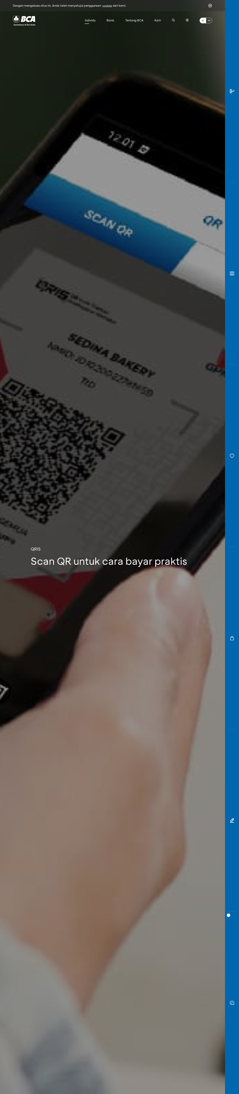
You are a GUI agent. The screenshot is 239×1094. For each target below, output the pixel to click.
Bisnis (110, 20)
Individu (90, 20)
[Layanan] (232, 456)
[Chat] (232, 1003)
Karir (157, 20)
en (209, 20)
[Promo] (232, 638)
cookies (107, 5)
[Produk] (232, 273)
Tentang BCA (134, 20)
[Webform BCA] (232, 820)
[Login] (232, 91)
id (203, 20)
